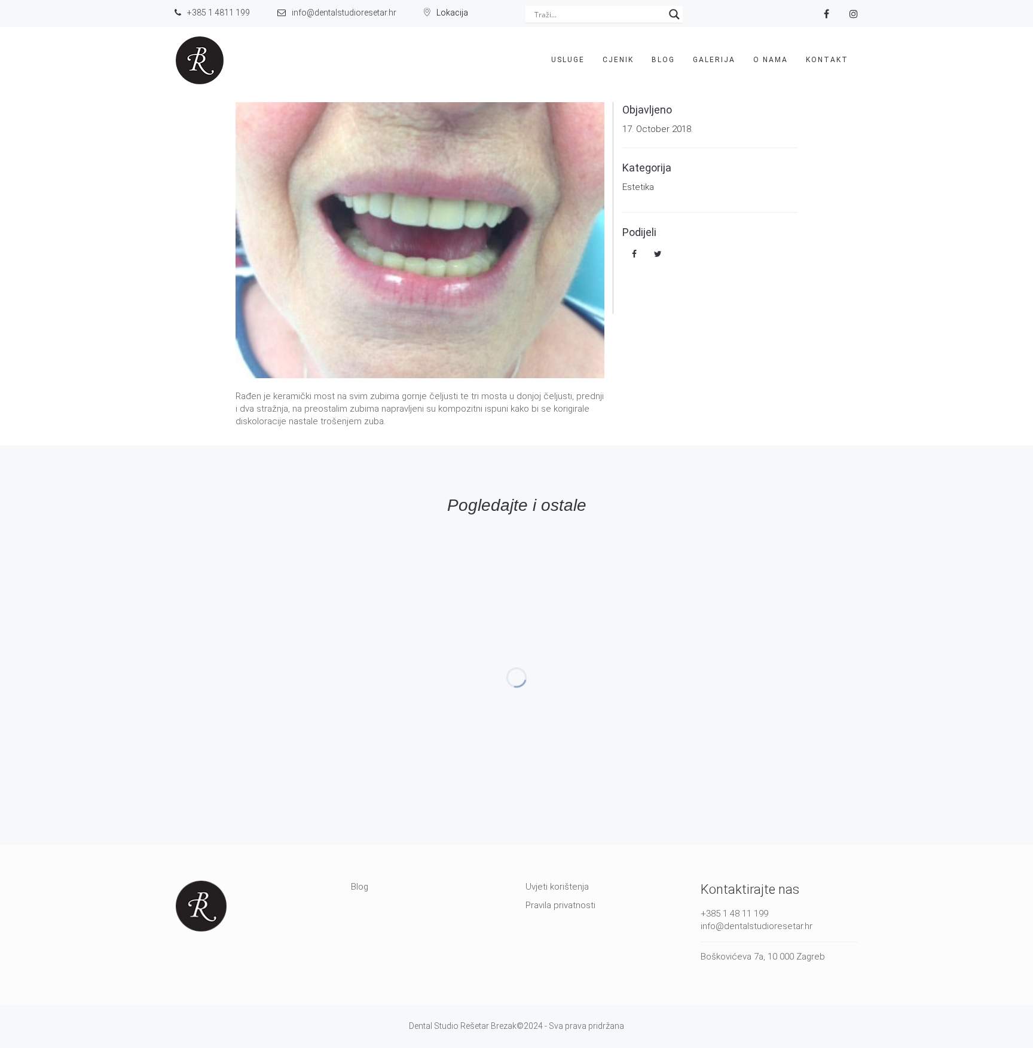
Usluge (568, 60)
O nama (770, 60)
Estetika (638, 187)
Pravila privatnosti (560, 905)
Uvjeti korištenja (557, 886)
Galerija (714, 60)
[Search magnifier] (674, 14)
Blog (663, 60)
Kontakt (827, 60)
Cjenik (618, 60)
